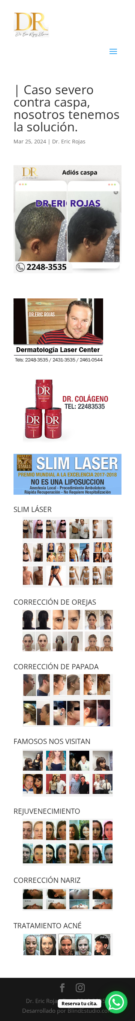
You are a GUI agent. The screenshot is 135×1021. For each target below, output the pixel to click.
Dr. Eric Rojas (69, 141)
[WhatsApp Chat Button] (116, 1002)
